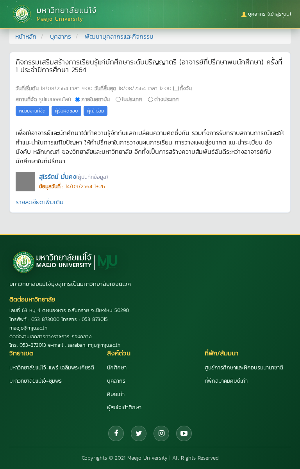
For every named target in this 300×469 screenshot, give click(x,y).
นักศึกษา (117, 368)
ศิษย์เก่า (116, 394)
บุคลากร (60, 36)
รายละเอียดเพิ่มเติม (40, 202)
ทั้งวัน (186, 88)
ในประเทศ (132, 99)
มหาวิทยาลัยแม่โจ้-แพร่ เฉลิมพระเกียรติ (51, 368)
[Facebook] (116, 433)
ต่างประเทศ (166, 99)
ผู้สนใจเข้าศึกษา (124, 407)
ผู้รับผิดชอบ (66, 110)
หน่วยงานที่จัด (32, 110)
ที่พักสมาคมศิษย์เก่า (226, 381)
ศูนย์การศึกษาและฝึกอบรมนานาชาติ (244, 368)
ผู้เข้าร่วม (95, 110)
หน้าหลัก (25, 36)
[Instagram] (161, 433)
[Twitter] (138, 433)
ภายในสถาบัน (95, 99)
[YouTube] (184, 433)
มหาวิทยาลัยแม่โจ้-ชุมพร (35, 381)
